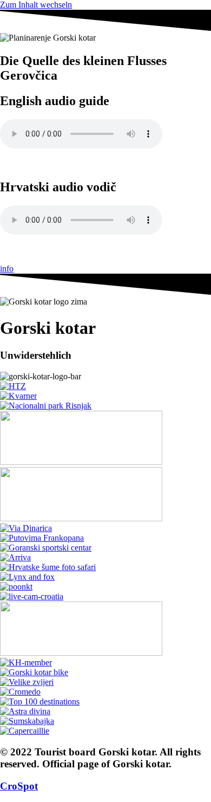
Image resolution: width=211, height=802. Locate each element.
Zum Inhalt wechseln (36, 4)
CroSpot (19, 786)
